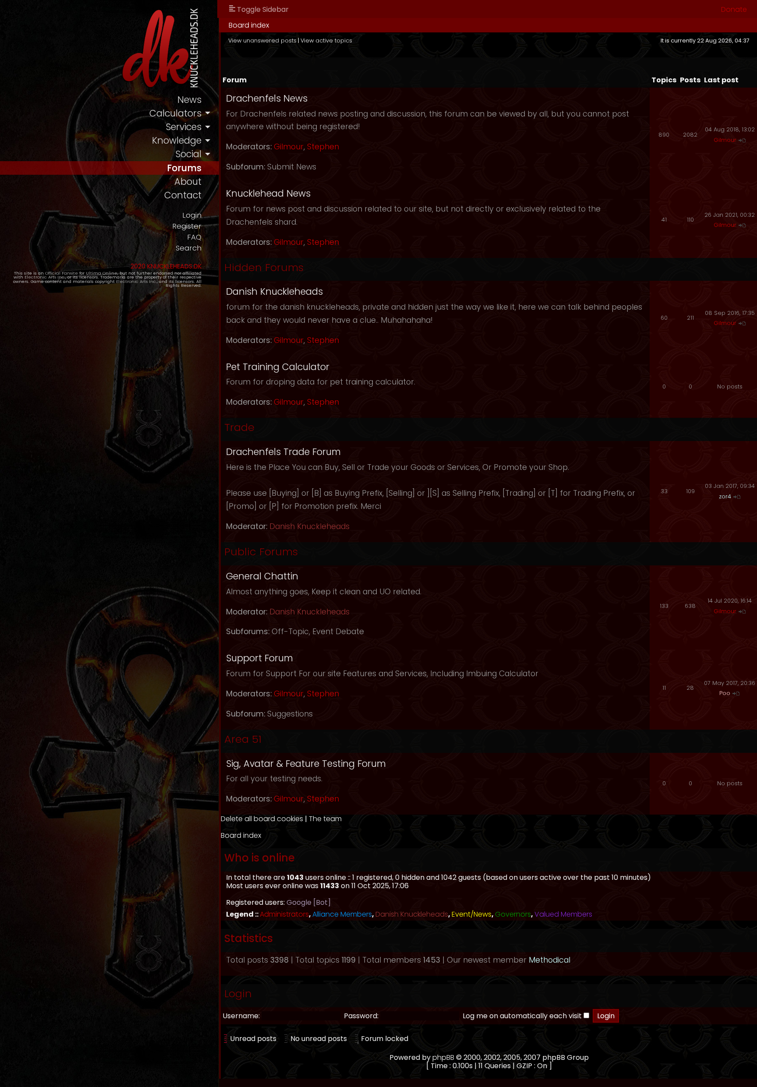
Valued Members (563, 914)
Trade (239, 427)
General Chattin (262, 576)
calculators (175, 113)
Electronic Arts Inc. (45, 277)
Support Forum (259, 658)
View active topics (326, 40)
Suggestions (290, 714)
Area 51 (243, 739)
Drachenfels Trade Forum (283, 451)
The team (325, 819)
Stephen (323, 146)
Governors (513, 914)
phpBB (443, 1057)
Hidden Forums (264, 267)
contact (183, 195)
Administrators (284, 914)
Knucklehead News (268, 193)
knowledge (177, 140)
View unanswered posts (262, 40)
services (184, 126)
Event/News (472, 914)
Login (192, 215)
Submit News (291, 167)
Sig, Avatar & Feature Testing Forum (306, 763)
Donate (734, 9)
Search (189, 248)
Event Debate (338, 631)
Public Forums (261, 551)
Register (187, 226)
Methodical (549, 960)
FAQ (194, 237)
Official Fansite (61, 273)
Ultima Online (101, 273)
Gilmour (289, 146)
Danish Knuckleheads (274, 291)
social (188, 154)
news (189, 99)
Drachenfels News (267, 98)
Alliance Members (342, 914)
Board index (249, 25)
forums (184, 168)
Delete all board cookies (262, 819)
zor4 (725, 496)
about (188, 181)
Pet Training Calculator (277, 366)
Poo (724, 693)
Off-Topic (290, 631)
